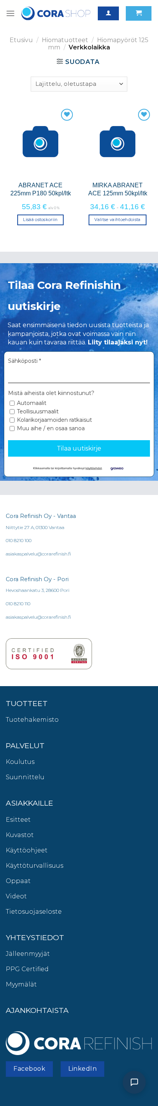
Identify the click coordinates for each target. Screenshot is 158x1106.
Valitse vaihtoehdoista (117, 219)
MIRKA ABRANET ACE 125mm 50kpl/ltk (117, 189)
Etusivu (21, 40)
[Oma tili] (108, 13)
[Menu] (10, 13)
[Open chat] (134, 1082)
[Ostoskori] (138, 13)
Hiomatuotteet (65, 40)
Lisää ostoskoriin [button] (40, 219)
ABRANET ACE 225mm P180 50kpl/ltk (40, 189)
